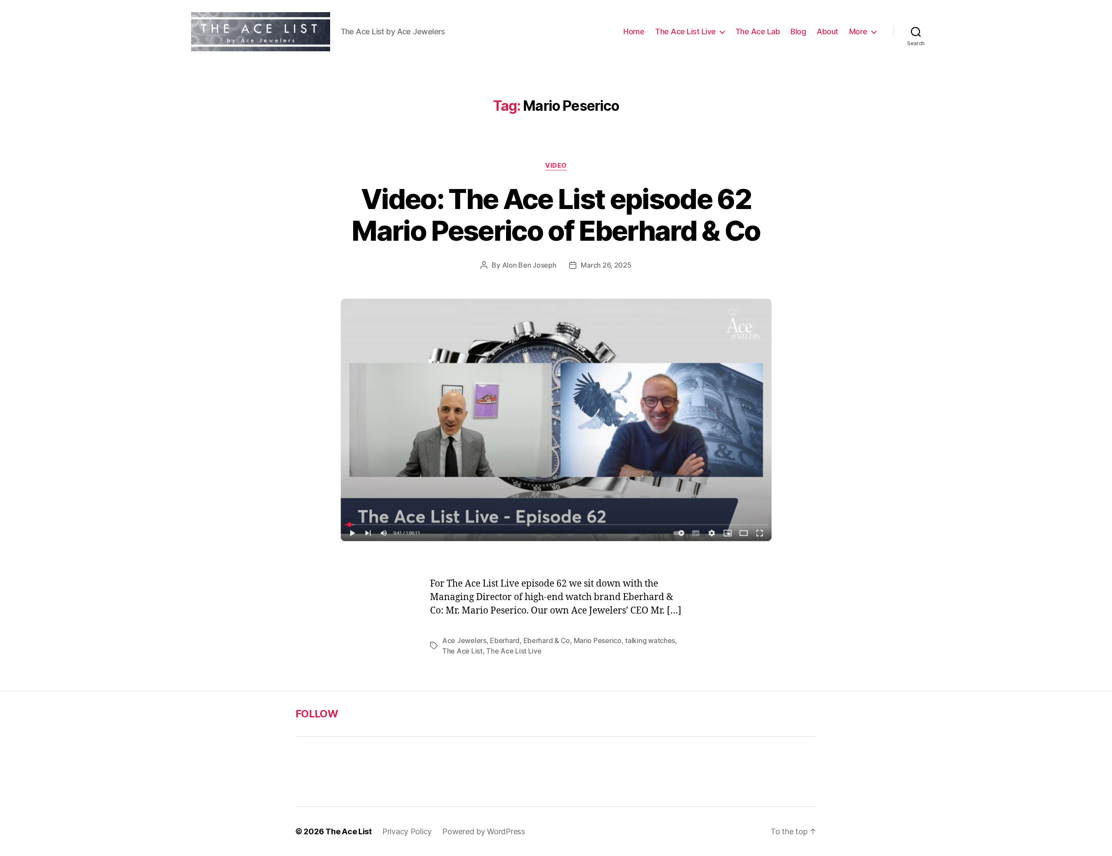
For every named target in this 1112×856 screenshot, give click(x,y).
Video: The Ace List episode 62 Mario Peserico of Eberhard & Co (556, 214)
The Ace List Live (685, 31)
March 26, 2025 (606, 265)
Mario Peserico (598, 640)
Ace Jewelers (464, 640)
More (858, 31)
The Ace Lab (757, 31)
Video (556, 165)
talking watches (650, 640)
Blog (798, 31)
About (827, 31)
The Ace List (462, 651)
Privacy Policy (407, 831)
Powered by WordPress (483, 831)
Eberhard (505, 640)
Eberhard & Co (546, 640)
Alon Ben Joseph (529, 265)
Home (633, 31)
